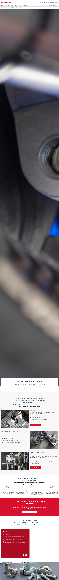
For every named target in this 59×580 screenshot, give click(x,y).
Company (2, 5)
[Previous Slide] (23, 555)
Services (11, 5)
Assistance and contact (51, 2)
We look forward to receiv (29, 511)
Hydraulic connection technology (12, 7)
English (46, 2)
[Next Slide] (26, 555)
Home (1, 7)
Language (42, 2)
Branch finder (56, 2)
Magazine (20, 5)
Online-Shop (26, 5)
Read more (35, 467)
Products (7, 5)
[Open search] (53, 5)
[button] (15, 532)
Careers (16, 5)
